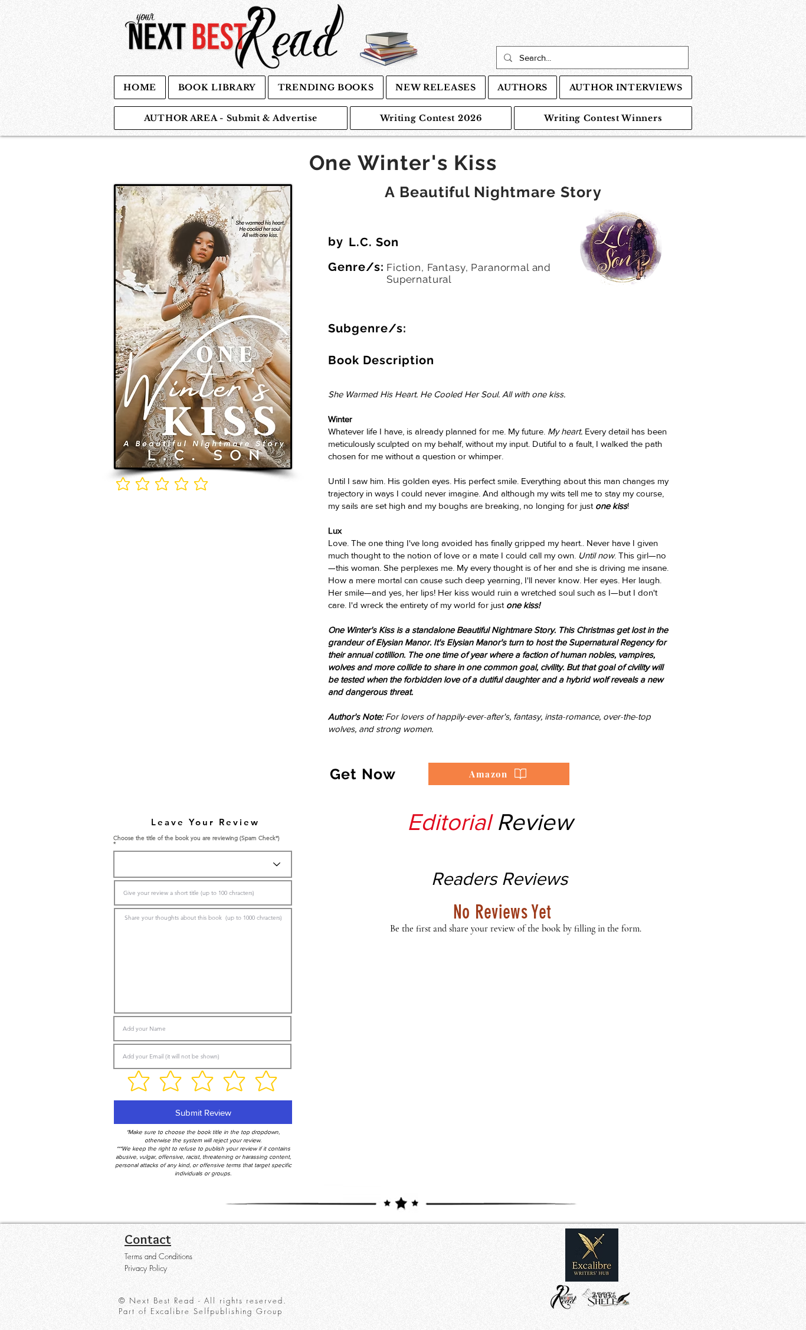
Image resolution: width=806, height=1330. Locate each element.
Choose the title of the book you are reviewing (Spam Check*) (196, 838)
